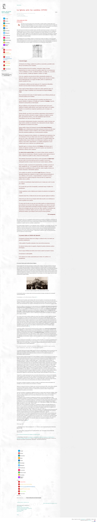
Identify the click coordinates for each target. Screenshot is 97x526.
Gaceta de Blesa (7, 49)
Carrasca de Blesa (6, 66)
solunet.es (89, 520)
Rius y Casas (31, 498)
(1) (36, 297)
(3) (55, 372)
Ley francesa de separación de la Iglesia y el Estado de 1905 (29, 434)
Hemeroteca (19, 5)
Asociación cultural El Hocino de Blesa (7, 54)
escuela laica (35, 498)
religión (41, 498)
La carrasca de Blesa (20, 510)
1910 (28, 498)
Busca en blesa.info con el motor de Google (6, 75)
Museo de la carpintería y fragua (6, 62)
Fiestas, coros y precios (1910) (23, 502)
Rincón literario (7, 68)
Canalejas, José (27, 499)
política (39, 498)
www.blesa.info (83, 519)
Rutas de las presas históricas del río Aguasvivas (7, 58)
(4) (27, 420)
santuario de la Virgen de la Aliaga (48, 498)
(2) (29, 326)
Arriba (18, 514)
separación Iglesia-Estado (21, 499)
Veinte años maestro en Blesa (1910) (50, 503)
